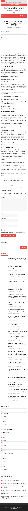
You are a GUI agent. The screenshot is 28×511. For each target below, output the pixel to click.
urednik (19, 27)
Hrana (4, 427)
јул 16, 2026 (16, 333)
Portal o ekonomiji (14, 8)
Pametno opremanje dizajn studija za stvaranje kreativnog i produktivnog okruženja (17, 281)
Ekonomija (5, 419)
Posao (4, 445)
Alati (4, 411)
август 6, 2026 (17, 276)
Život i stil (5, 469)
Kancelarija (5, 435)
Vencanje (5, 458)
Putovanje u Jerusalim (8, 453)
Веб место (3, 224)
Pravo (4, 448)
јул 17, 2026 (16, 326)
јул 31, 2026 (17, 285)
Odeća (4, 440)
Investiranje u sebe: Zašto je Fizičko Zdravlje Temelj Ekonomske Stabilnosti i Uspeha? (17, 345)
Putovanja (5, 450)
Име (2, 213)
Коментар (3, 197)
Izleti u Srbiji (6, 432)
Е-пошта (3, 218)
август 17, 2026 (18, 270)
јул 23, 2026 (16, 313)
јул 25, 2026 (16, 299)
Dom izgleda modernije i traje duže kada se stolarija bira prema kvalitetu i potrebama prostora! (17, 296)
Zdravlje (4, 466)
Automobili (5, 413)
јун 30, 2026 (17, 379)
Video (4, 461)
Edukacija (8, 173)
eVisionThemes (14, 508)
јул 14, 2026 (16, 348)
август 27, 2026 (16, 262)
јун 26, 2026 (16, 393)
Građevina (5, 424)
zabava (4, 464)
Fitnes (4, 421)
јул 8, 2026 (17, 359)
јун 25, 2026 (16, 400)
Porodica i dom (6, 442)
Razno (12, 173)
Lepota (4, 437)
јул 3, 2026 (16, 373)
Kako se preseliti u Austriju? (13, 480)
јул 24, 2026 (17, 306)
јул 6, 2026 (17, 366)
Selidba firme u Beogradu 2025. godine (16, 483)
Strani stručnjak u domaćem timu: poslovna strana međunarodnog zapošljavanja (16, 266)
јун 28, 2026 (16, 386)
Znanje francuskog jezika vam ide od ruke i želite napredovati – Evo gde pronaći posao (13, 492)
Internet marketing (7, 429)
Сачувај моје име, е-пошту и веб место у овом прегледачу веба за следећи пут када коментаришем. (13, 231)
